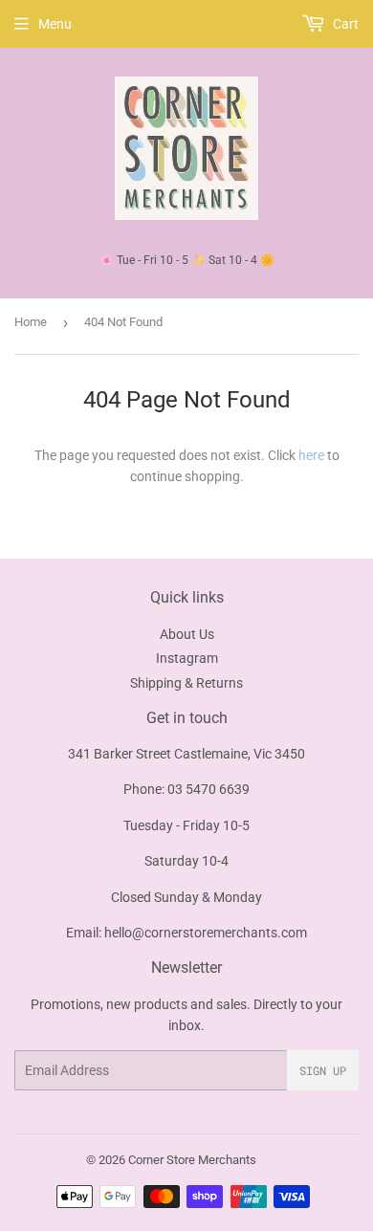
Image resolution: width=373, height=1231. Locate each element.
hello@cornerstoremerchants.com (205, 932)
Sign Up (322, 1070)
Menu (55, 24)
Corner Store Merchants (192, 1160)
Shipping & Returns (186, 683)
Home (30, 322)
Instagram (187, 658)
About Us (187, 634)
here (311, 455)
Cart (344, 24)
